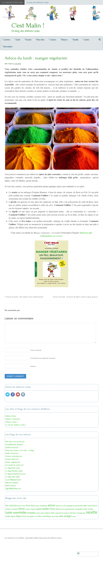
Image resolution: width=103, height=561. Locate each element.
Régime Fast (21, 516)
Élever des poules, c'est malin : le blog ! (19, 450)
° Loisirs (86, 39)
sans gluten (30, 516)
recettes (7, 516)
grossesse (69, 509)
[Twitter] (7, 394)
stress (56, 516)
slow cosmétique (44, 516)
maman (57, 513)
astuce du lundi (61, 505)
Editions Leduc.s (11, 421)
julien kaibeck (45, 512)
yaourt (74, 516)
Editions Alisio (10, 415)
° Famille (75, 39)
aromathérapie (43, 506)
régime (13, 516)
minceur (73, 512)
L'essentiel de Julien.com (14, 464)
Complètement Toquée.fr (14, 444)
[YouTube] (18, 394)
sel (36, 516)
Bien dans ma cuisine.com (15, 441)
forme (63, 508)
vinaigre (68, 516)
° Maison (64, 39)
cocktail (27, 509)
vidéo (61, 516)
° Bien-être (40, 39)
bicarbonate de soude (71, 506)
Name (36, 350)
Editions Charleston (12, 418)
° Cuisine (52, 39)
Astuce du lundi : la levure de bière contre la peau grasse (75, 297)
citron (21, 508)
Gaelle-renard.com (12, 453)
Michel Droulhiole (64, 513)
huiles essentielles (16, 512)
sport (53, 516)
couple (32, 508)
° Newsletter (7, 46)
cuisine (38, 509)
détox (57, 509)
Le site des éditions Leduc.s (15, 424)
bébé (85, 505)
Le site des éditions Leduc (37, 2)
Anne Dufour (31, 505)
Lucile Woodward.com (13, 479)
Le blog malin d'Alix (12, 476)
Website (33, 366)
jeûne (38, 513)
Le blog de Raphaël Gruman (15, 473)
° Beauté (28, 39)
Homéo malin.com (12, 458)
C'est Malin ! (27, 25)
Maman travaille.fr (12, 482)
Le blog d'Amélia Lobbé (13, 470)
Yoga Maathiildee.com (13, 488)
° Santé (17, 39)
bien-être (80, 505)
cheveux (8, 509)
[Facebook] (13, 394)
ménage (79, 513)
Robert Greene (10, 485)
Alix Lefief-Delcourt (13, 505)
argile (37, 506)
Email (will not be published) (43, 358)
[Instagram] (23, 394)
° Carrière (6, 39)
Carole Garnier (92, 505)
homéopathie (79, 509)
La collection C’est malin (12, 2)
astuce (51, 505)
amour (23, 505)
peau (84, 513)
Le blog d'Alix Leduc (12, 467)
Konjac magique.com (12, 461)
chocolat (14, 508)
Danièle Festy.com (12, 447)
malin (53, 512)
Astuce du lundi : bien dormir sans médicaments (24, 297)
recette (91, 512)
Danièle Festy (48, 509)
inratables (31, 513)
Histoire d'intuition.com (13, 456)
